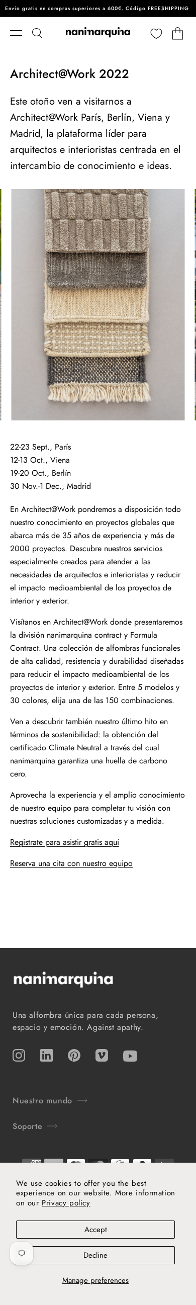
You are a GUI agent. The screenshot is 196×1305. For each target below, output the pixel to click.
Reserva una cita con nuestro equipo (71, 863)
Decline (95, 1255)
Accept (95, 1229)
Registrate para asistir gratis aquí (64, 842)
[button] (21, 33)
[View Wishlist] (156, 33)
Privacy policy (66, 1202)
